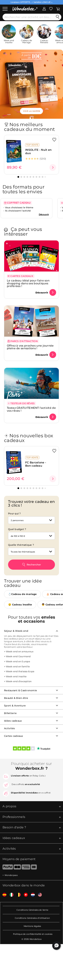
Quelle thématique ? (21, 544)
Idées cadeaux (13, 720)
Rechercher (34, 564)
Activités (9, 728)
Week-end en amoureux (19, 651)
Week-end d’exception (19, 681)
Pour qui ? (14, 513)
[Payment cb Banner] (17, 867)
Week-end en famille (18, 666)
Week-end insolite (16, 676)
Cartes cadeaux (13, 735)
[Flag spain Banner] (3, 895)
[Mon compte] (44, 8)
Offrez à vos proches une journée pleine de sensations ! (30, 347)
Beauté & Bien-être (16, 698)
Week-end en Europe (18, 661)
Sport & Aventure (15, 705)
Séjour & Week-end (16, 630)
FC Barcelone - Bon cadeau (35, 464)
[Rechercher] (58, 17)
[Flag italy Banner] (10, 895)
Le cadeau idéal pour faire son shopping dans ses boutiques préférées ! (28, 283)
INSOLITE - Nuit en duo (38, 151)
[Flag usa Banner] (38, 895)
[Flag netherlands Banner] (31, 895)
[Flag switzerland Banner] (24, 895)
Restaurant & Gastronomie (20, 690)
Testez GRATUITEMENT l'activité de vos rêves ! (31, 409)
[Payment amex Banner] (26, 867)
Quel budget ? (17, 529)
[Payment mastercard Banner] (34, 867)
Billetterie (10, 713)
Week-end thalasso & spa (20, 671)
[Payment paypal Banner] (6, 867)
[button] (30, 118)
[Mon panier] (58, 8)
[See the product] (52, 167)
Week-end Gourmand (18, 656)
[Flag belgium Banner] (17, 895)
